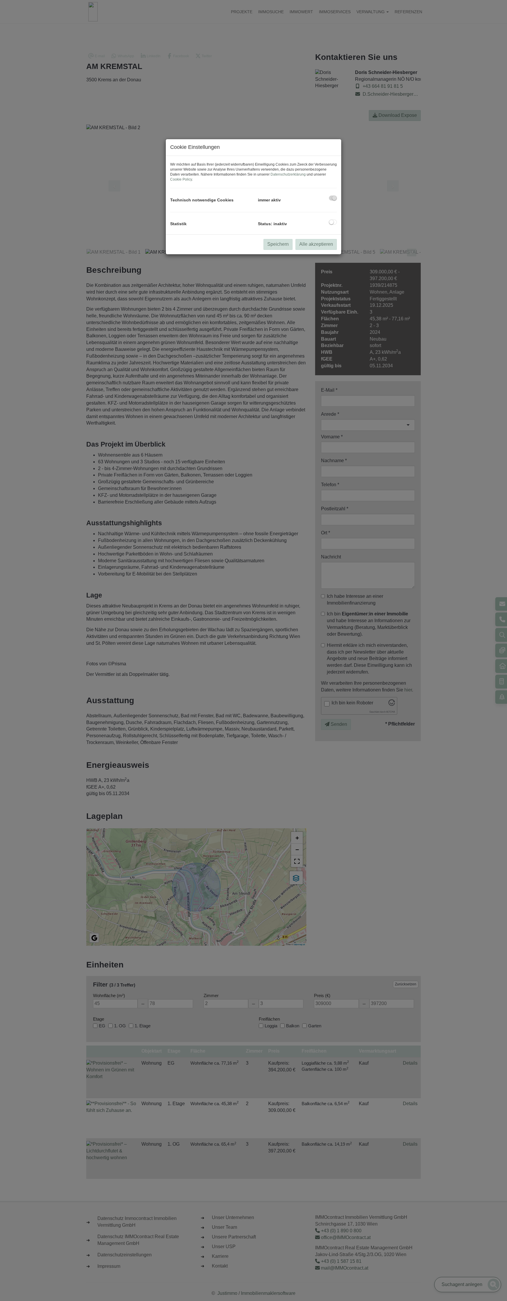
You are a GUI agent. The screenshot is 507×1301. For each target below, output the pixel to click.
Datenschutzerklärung (288, 174)
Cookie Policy (181, 179)
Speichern (278, 244)
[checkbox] (333, 198)
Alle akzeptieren (316, 244)
